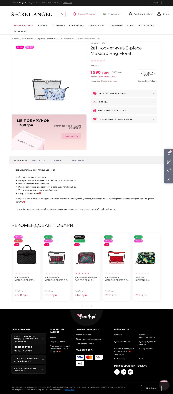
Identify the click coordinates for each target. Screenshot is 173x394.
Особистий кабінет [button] (143, 14)
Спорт (131, 25)
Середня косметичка (47, 38)
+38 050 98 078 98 (23, 347)
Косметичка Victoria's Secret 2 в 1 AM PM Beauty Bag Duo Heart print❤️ (116, 279)
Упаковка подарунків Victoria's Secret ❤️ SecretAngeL (124, 351)
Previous (82, 306)
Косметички (76, 25)
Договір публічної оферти (147, 343)
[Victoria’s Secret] (147, 74)
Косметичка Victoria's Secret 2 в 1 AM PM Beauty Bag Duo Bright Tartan (56, 279)
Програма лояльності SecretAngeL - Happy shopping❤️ (60, 349)
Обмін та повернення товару (89, 339)
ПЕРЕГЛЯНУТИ (71, 136)
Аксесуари (20, 31)
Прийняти (151, 388)
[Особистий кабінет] (168, 179)
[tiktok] (123, 372)
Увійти (53, 337)
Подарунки (116, 25)
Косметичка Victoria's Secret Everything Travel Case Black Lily (25, 279)
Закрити (155, 3)
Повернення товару (85, 343)
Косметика (58, 25)
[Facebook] (117, 372)
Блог (141, 358)
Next (90, 306)
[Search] (62, 14)
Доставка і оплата (122, 342)
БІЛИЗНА (42, 25)
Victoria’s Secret (150, 81)
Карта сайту (119, 358)
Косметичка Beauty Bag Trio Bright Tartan (86, 279)
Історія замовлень (58, 342)
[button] (163, 14)
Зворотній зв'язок (84, 335)
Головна (15, 38)
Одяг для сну (96, 25)
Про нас (118, 335)
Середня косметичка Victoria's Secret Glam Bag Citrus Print (144, 279)
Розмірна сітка (146, 349)
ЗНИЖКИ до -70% (23, 25)
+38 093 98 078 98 (23, 351)
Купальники (146, 25)
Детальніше (67, 3)
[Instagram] (130, 372)
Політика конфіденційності (147, 336)
